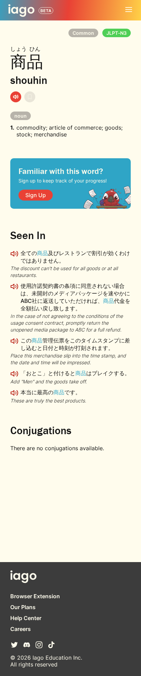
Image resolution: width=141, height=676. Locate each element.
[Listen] (15, 96)
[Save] (29, 96)
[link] (35, 195)
